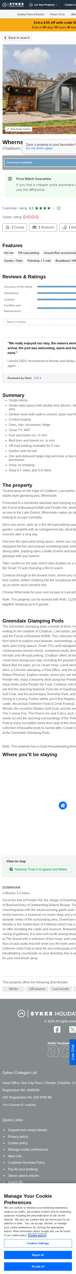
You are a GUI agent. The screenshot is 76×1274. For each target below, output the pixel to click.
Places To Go (57, 14)
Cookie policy (37, 1235)
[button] (9, 89)
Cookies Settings (38, 1243)
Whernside (17, 142)
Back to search (19, 37)
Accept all (38, 1266)
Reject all (38, 1254)
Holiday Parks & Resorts (30, 14)
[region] (38, 1228)
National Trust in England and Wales (41, 869)
